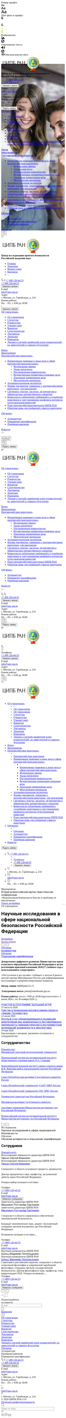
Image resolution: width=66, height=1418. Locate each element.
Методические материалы (27, 180)
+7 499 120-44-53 (14, 79)
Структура (12, 119)
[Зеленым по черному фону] (2, 32)
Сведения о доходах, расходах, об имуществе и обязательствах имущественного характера (31, 192)
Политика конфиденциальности (18, 1402)
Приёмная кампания (18, 224)
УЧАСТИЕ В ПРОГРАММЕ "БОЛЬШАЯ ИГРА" (26, 1004)
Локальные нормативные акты (30, 177)
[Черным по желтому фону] (2, 29)
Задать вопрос (8, 941)
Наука (4, 149)
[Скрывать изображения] (2, 42)
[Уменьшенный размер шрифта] (2, 5)
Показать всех (9, 1152)
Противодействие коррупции (18, 155)
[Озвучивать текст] (3, 48)
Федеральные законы (25, 166)
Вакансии (12, 127)
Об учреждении (10, 111)
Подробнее (7, 939)
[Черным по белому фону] (2, 18)
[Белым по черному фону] (2, 22)
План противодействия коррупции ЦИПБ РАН (32, 205)
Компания (6, 1311)
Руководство (14, 122)
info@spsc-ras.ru (9, 91)
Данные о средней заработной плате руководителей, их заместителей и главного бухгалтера (34, 143)
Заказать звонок (9, 85)
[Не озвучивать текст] (2, 52)
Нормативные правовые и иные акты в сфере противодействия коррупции (31, 162)
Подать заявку (9, 108)
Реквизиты (13, 138)
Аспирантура (14, 218)
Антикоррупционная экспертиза (24, 183)
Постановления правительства (30, 172)
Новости (6, 229)
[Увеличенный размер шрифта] (3, 12)
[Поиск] (4, 233)
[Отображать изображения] (3, 38)
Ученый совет (14, 125)
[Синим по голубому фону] (2, 25)
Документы (13, 133)
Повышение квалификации (21, 221)
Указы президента (23, 169)
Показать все (8, 1049)
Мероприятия (9, 152)
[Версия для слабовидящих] (6, 438)
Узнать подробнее (10, 903)
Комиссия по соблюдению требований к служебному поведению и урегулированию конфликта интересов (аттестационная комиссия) (35, 200)
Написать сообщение (12, 1199)
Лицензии (12, 136)
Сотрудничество (16, 130)
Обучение (6, 213)
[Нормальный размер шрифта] (3, 8)
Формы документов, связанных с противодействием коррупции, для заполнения (34, 187)
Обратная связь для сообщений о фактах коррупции (34, 208)
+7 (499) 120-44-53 (10, 1190)
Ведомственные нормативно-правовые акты (37, 174)
